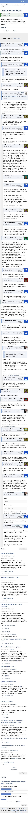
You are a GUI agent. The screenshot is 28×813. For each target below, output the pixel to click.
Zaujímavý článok (9, 643)
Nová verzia (7, 663)
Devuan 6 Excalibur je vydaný (10, 647)
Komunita (7, 573)
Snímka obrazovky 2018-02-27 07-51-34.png (15, 96)
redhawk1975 (13, 634)
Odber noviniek (23, 810)
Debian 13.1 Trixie (7, 701)
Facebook (6, 30)
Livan (22, 63)
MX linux (6, 675)
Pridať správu (23, 548)
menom (12, 649)
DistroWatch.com (8, 695)
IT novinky (7, 742)
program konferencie (16, 758)
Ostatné (13, 5)
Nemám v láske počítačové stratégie (11, 796)
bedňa (22, 346)
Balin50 (12, 725)
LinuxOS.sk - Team (21, 808)
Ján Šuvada (21, 92)
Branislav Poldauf (19, 127)
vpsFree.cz (19, 812)
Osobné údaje (14, 810)
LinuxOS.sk (5, 2)
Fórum (8, 5)
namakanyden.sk (8, 571)
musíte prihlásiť (17, 38)
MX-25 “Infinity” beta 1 (8, 666)
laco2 (22, 13)
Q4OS (20, 686)
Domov (3, 5)
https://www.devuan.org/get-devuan (13, 660)
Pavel (11, 684)
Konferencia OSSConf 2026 (10, 577)
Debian (6, 714)
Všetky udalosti (13, 769)
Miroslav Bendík (11, 556)
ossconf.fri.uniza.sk (9, 762)
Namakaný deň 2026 (7, 553)
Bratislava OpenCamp (9, 625)
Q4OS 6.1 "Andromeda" (8, 681)
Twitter (15, 30)
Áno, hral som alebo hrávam (9, 786)
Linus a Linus (5, 631)
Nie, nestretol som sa (7, 791)
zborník (3, 759)
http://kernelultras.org (14, 375)
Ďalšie (13, 767)
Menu (22, 1)
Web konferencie (8, 598)
